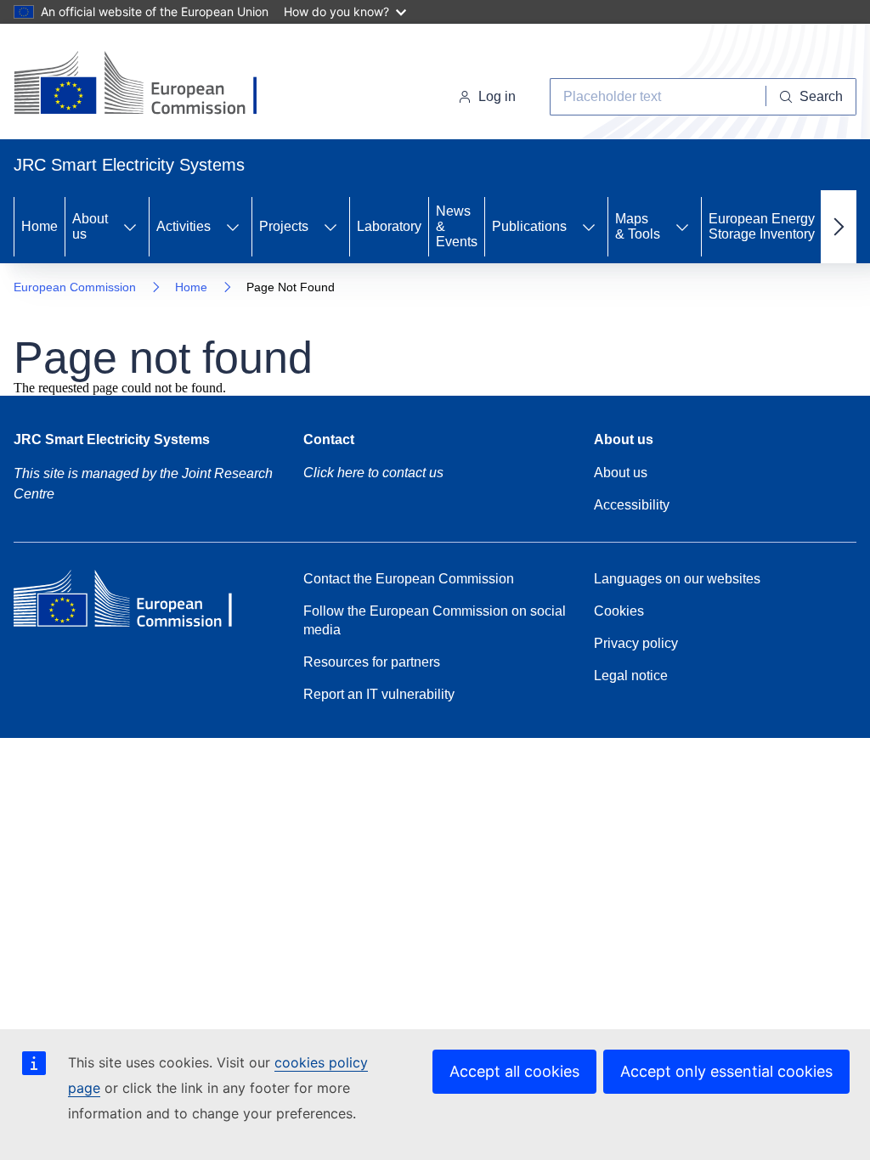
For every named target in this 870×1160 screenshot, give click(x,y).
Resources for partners (371, 662)
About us (90, 226)
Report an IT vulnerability (379, 694)
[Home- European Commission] (151, 85)
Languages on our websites (677, 579)
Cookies (619, 611)
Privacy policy (636, 643)
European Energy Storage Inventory (762, 226)
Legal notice (631, 675)
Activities (183, 226)
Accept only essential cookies (726, 1071)
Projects (283, 226)
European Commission (75, 287)
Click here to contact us (373, 472)
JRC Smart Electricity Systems (112, 439)
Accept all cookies (514, 1071)
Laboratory (389, 226)
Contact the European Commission (408, 579)
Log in (497, 96)
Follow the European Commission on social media (434, 620)
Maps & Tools (637, 226)
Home (39, 226)
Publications (529, 226)
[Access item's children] (130, 226)
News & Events (456, 226)
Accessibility (631, 505)
